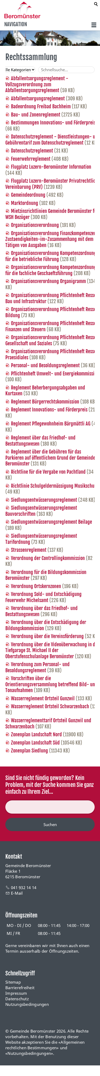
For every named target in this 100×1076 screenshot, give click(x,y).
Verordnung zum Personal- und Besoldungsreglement (37, 667)
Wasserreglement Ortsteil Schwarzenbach (50, 706)
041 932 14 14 (23, 887)
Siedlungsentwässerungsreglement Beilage (51, 522)
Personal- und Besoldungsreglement (45, 365)
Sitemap (13, 982)
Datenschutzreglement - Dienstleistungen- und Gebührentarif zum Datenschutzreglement (52, 140)
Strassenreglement (28, 550)
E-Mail (17, 893)
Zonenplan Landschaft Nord (36, 734)
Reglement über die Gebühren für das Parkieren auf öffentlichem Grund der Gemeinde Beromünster (50, 458)
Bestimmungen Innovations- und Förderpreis (53, 122)
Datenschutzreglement (32, 151)
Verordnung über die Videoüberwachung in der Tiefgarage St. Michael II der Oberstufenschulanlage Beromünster (52, 650)
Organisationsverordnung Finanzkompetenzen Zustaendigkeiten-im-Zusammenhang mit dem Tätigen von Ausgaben (50, 239)
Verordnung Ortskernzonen (36, 586)
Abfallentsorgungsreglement (38, 98)
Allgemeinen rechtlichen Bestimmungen (45, 1044)
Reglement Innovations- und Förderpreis (49, 410)
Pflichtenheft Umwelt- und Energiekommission (55, 373)
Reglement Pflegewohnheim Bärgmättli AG (50, 424)
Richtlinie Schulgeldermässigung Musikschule (54, 486)
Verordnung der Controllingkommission (48, 558)
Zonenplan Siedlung (29, 751)
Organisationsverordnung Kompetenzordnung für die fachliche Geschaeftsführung (50, 270)
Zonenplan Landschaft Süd (35, 743)
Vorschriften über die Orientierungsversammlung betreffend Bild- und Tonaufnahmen (51, 684)
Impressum (16, 993)
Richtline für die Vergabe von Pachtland (48, 472)
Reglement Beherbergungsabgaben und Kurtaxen (45, 391)
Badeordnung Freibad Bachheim (41, 106)
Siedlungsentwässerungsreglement (44, 500)
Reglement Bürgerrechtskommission (45, 402)
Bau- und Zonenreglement (35, 115)
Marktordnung (24, 203)
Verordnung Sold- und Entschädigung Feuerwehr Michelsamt (43, 597)
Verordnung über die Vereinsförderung (47, 636)
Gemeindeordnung (28, 195)
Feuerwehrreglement (30, 159)
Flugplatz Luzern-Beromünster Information (51, 167)
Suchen (50, 824)
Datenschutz (17, 998)
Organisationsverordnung (35, 225)
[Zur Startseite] (22, 10)
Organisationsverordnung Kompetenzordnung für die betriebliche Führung (50, 256)
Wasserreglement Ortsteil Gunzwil (43, 698)
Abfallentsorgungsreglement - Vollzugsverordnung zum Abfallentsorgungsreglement (36, 84)
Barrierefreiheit (19, 987)
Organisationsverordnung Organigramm (48, 281)
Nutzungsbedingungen (27, 1004)
